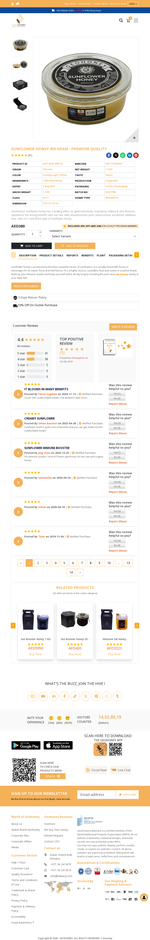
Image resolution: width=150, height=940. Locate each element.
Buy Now (35, 654)
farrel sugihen (47, 394)
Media (15, 847)
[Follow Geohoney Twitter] (85, 696)
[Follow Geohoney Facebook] (64, 696)
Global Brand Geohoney (25, 829)
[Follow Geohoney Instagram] (32, 696)
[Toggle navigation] (136, 20)
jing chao (44, 453)
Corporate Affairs (21, 841)
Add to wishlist (77, 246)
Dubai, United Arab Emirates (61, 856)
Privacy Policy (19, 900)
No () (117, 398)
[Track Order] (17, 3)
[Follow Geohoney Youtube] (43, 696)
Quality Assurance (22, 874)
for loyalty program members (102, 226)
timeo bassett (47, 423)
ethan (42, 507)
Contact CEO (51, 841)
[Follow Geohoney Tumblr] (117, 696)
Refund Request (53, 835)
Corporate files (20, 835)
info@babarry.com (61, 876)
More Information (26, 286)
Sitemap (107, 938)
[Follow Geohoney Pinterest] (96, 696)
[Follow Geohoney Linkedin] (53, 696)
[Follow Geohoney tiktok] (75, 696)
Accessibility (18, 916)
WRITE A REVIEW (123, 327)
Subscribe (129, 794)
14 (71, 572)
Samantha (45, 477)
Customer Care (20, 868)
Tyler (41, 536)
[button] (136, 255)
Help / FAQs (18, 862)
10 (109, 563)
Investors (49, 824)
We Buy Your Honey (56, 829)
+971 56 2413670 (60, 864)
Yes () (117, 393)
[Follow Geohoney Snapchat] (106, 696)
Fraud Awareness (22, 922)
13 (128, 563)
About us (16, 824)
